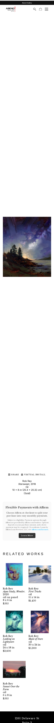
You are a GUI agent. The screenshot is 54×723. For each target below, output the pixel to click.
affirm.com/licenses (40, 530)
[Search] (34, 9)
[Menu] (46, 9)
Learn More (27, 535)
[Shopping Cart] (40, 9)
